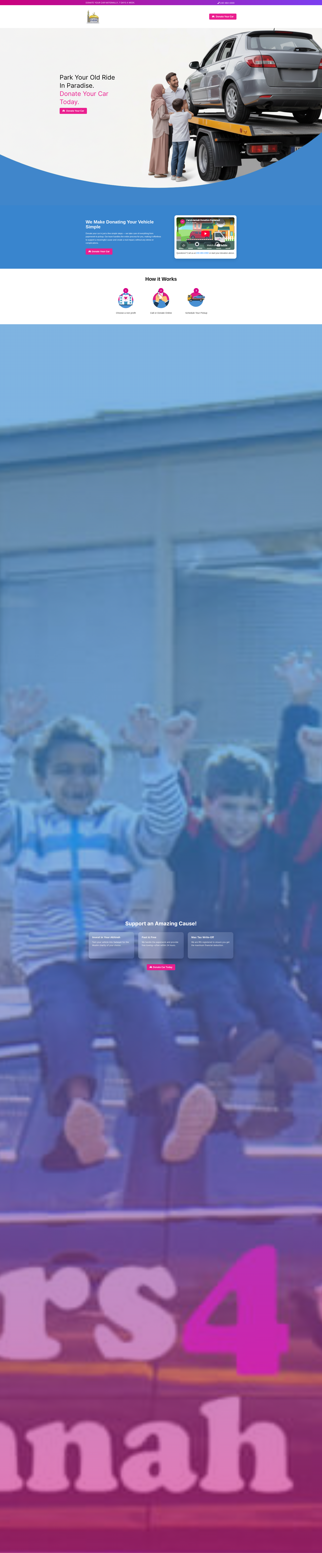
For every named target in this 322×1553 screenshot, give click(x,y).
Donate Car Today (162, 967)
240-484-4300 (226, 3)
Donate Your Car (224, 16)
